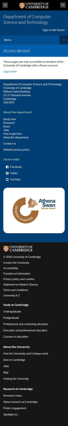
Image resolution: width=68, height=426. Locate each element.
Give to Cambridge (14, 359)
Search (63, 5)
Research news (12, 395)
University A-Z (11, 295)
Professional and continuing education (25, 324)
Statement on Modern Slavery (20, 284)
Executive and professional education (25, 330)
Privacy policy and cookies (18, 279)
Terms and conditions (15, 290)
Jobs (6, 130)
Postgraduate (11, 317)
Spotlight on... (11, 414)
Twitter (14, 173)
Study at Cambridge (16, 305)
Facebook (16, 167)
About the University (16, 347)
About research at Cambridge (20, 402)
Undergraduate (12, 311)
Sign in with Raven (54, 30)
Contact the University (16, 262)
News (6, 126)
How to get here (12, 133)
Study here (9, 119)
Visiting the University (16, 378)
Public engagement (14, 408)
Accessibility (10, 268)
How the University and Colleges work (25, 353)
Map (5, 372)
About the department (15, 137)
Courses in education (15, 336)
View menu (5, 5)
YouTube (15, 179)
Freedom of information (16, 273)
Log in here (10, 71)
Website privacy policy (16, 149)
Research (9, 122)
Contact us (9, 143)
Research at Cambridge (18, 389)
